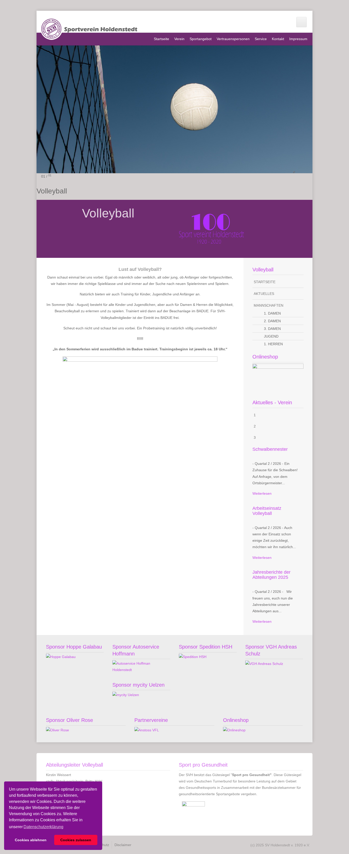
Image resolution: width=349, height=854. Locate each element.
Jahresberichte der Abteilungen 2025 (271, 575)
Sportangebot (201, 39)
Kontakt (278, 39)
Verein (179, 39)
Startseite (161, 39)
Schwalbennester (270, 449)
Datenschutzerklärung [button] (43, 827)
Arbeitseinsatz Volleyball (266, 511)
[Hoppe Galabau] (61, 657)
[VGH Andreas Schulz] (264, 663)
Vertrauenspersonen (233, 39)
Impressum (298, 39)
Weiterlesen (262, 493)
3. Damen (272, 329)
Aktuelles (264, 294)
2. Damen (272, 321)
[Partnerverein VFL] (146, 730)
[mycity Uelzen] (125, 695)
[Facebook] (301, 22)
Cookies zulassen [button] (75, 840)
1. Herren (273, 344)
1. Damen (272, 313)
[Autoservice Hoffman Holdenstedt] (141, 666)
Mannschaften (268, 305)
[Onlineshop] (278, 377)
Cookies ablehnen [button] (30, 840)
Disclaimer (122, 845)
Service (261, 39)
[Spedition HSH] (192, 657)
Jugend (271, 336)
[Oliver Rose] (57, 730)
